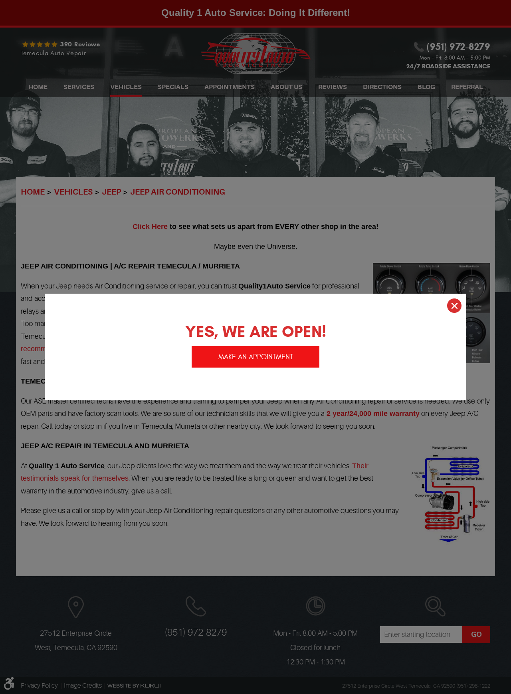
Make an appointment (255, 357)
